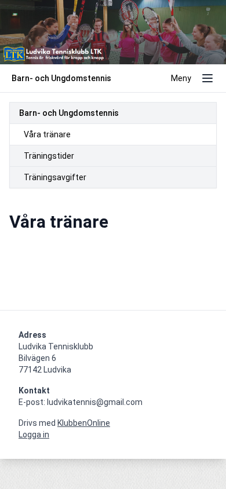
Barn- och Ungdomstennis (69, 113)
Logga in (34, 434)
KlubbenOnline (83, 423)
